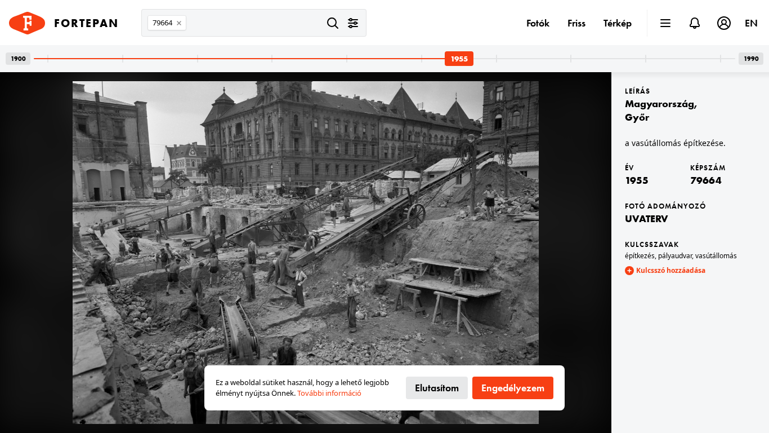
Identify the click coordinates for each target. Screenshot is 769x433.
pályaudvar (675, 255)
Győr (637, 117)
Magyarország (659, 103)
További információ (329, 393)
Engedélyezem (512, 387)
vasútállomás (716, 255)
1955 (637, 180)
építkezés (640, 255)
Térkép (617, 22)
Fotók (537, 22)
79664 (706, 180)
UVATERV (646, 218)
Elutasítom (437, 387)
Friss (576, 22)
